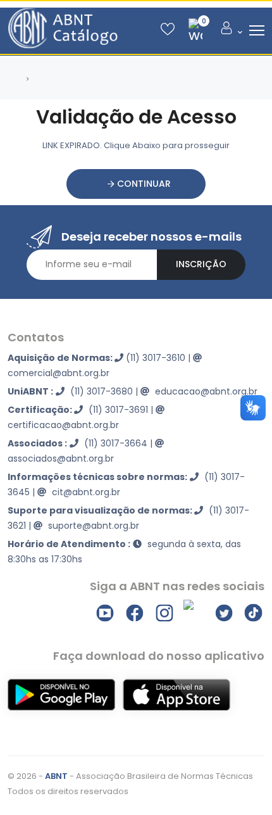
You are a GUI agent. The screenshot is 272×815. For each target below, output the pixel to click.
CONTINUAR (142, 183)
